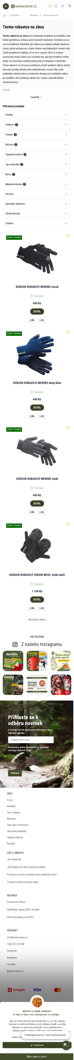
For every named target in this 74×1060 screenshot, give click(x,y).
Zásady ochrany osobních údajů (22, 882)
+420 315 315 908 (15, 944)
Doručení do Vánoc (16, 902)
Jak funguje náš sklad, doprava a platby (26, 867)
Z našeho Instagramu (41, 644)
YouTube (11, 964)
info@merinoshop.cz (17, 937)
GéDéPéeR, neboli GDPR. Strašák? (23, 909)
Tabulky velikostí (15, 837)
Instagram (12, 957)
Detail (37, 311)
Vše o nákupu (13, 812)
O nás (10, 800)
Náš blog (11, 818)
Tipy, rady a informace (17, 825)
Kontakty (11, 806)
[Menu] (6, 6)
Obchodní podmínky (16, 831)
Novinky (11, 843)
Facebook (12, 950)
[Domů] (5, 13)
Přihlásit (15, 773)
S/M (32, 320)
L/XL (42, 320)
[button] (66, 1045)
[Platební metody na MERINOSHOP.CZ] (16, 989)
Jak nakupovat (14, 859)
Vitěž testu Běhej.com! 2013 (20, 917)
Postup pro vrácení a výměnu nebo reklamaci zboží (32, 874)
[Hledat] (55, 6)
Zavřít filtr (34, 97)
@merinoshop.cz (15, 971)
